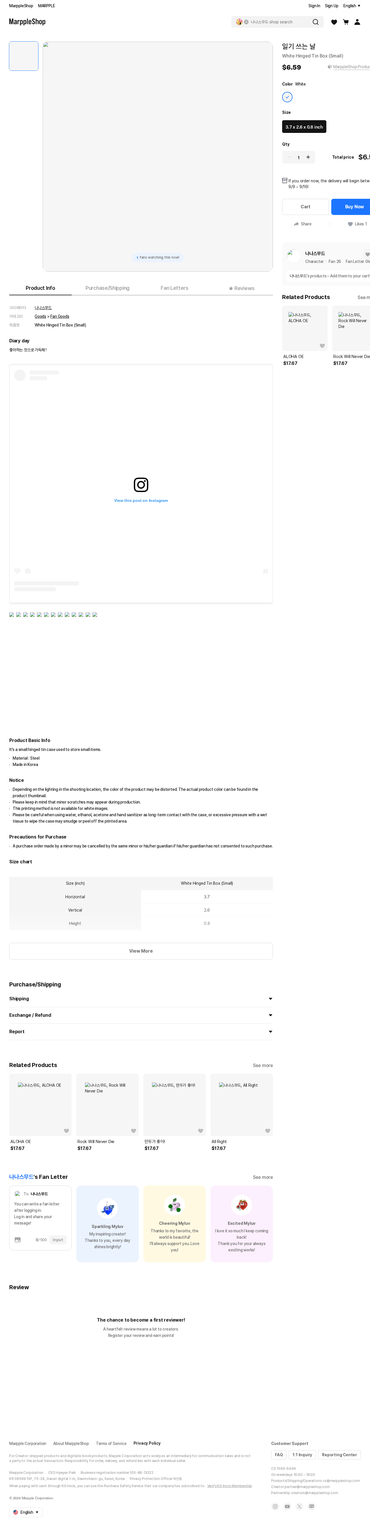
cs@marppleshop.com (341, 1481)
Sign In (314, 5)
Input (58, 1240)
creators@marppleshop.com (314, 1493)
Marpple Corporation (27, 1443)
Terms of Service (111, 1443)
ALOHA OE (20, 1141)
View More (141, 951)
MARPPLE (46, 5)
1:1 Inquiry (302, 1454)
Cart (305, 206)
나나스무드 (43, 307)
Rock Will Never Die (95, 1141)
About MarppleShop (71, 1443)
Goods (40, 316)
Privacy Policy (147, 1443)
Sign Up (331, 5)
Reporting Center (339, 1454)
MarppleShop (21, 5)
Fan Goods (59, 316)
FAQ (279, 1454)
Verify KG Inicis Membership (229, 1486)
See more (263, 1065)
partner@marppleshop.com (307, 1487)
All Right (219, 1141)
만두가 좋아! (155, 1141)
